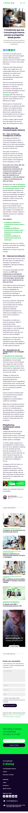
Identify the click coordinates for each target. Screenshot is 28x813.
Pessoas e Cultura (8, 774)
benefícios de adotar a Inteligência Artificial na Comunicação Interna (14, 186)
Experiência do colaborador (10, 602)
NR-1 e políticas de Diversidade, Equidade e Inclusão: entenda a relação (14, 580)
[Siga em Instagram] (4, 796)
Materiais (5, 779)
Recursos (10, 552)
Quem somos (7, 788)
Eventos (17, 601)
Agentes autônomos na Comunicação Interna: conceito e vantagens (14, 555)
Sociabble (6, 94)
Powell (11, 366)
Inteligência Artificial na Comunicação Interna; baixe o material (14, 224)
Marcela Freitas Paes (12, 40)
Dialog (6, 337)
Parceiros (6, 785)
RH (8, 577)
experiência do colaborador (13, 356)
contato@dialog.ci (11, 801)
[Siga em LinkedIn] (10, 796)
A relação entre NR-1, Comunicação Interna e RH (12, 605)
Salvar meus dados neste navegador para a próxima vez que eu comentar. (14, 700)
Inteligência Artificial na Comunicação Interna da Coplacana (12, 237)
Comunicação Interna (10, 42)
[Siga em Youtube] (13, 796)
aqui (4, 287)
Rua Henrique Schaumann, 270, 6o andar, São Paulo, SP (15, 805)
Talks (4, 782)
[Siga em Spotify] (16, 796)
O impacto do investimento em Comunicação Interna (14, 531)
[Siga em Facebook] (7, 796)
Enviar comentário (10, 705)
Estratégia (17, 528)
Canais (5, 771)
